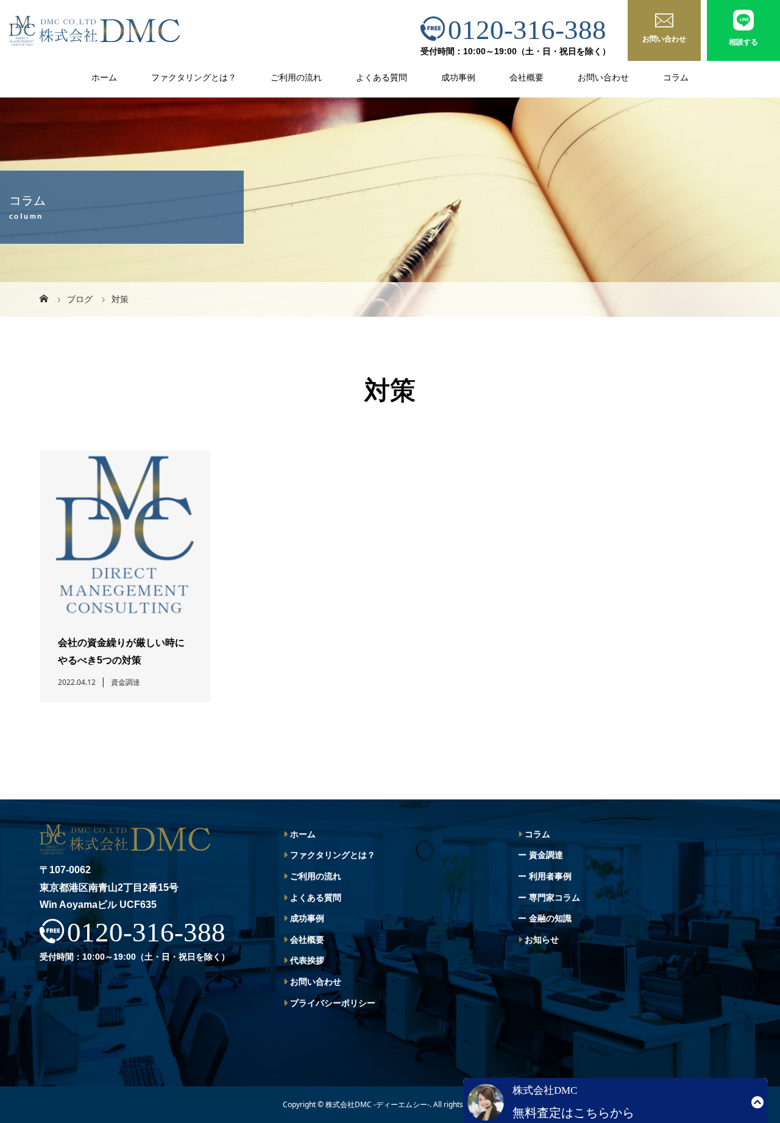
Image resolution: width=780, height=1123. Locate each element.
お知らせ (542, 939)
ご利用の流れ (296, 77)
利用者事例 (550, 876)
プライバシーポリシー (332, 1003)
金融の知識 (550, 918)
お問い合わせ (603, 77)
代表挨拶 (307, 960)
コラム (676, 77)
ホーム (104, 77)
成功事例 (458, 77)
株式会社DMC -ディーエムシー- (377, 1104)
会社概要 (526, 77)
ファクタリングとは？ (193, 77)
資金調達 (546, 855)
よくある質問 (381, 77)
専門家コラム (554, 897)
